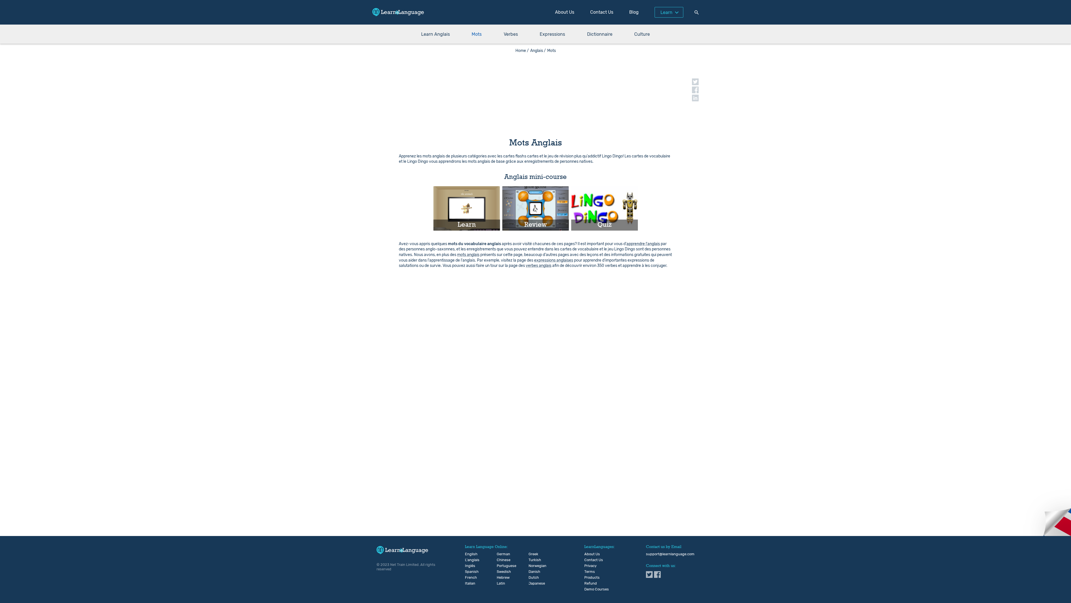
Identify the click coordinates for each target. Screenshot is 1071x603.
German (501, 554)
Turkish (533, 560)
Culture (642, 34)
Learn (666, 12)
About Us (564, 12)
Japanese (533, 583)
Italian (469, 583)
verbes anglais (538, 265)
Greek (533, 554)
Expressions (552, 34)
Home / (522, 50)
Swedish (501, 572)
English (469, 554)
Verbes (511, 34)
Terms (589, 572)
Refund (590, 583)
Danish (533, 572)
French (469, 578)
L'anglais (469, 560)
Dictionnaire (599, 34)
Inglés (469, 566)
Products (592, 578)
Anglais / (538, 50)
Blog (634, 12)
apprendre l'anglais (643, 243)
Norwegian (533, 566)
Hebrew (501, 578)
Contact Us (601, 12)
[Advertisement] (535, 92)
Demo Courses (596, 589)
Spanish (469, 572)
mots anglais (468, 254)
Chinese (501, 560)
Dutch (533, 578)
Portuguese (501, 566)
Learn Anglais (435, 34)
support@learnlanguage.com (670, 554)
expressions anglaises (553, 260)
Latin (501, 583)
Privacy (590, 566)
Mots (477, 34)
